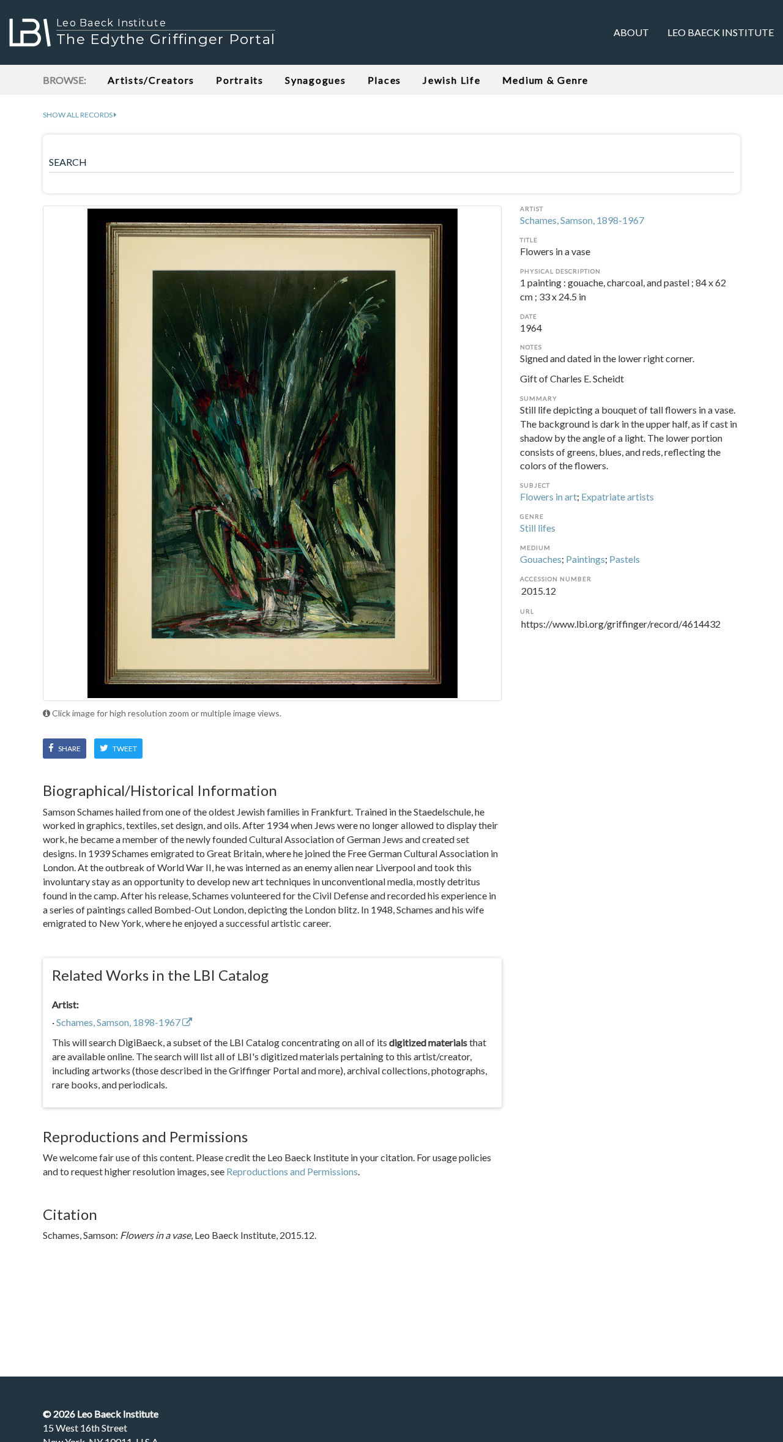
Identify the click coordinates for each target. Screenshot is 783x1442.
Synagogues (315, 80)
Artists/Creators (151, 80)
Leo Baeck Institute (720, 32)
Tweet (124, 748)
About (631, 32)
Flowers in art (548, 496)
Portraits (240, 80)
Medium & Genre (545, 80)
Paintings (585, 559)
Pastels (624, 559)
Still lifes (537, 527)
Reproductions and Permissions (292, 1171)
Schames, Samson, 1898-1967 (582, 220)
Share (69, 748)
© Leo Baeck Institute (100, 1413)
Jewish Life (451, 80)
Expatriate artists (617, 496)
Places (385, 80)
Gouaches (541, 559)
